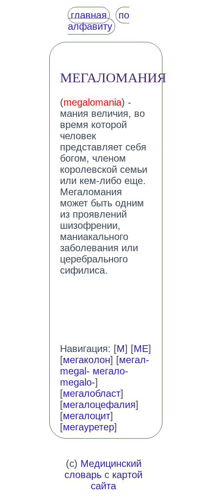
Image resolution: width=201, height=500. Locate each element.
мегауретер (88, 427)
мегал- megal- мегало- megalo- (104, 371)
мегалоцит (86, 415)
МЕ (141, 348)
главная (89, 15)
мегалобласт (92, 393)
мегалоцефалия (99, 404)
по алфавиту (98, 21)
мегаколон (86, 359)
